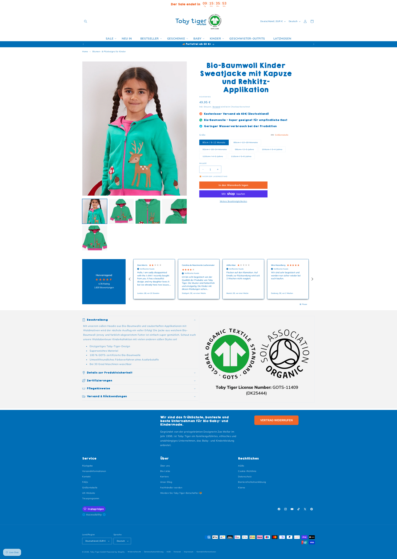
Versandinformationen (94, 471)
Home (85, 51)
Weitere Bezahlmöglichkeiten (233, 201)
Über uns (165, 465)
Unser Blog (166, 482)
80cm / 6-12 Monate (214, 142)
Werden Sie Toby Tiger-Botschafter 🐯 (181, 493)
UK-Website (88, 493)
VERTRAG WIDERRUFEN (276, 420)
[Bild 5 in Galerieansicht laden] (94, 237)
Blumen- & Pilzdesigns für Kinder (109, 51)
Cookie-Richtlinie (247, 471)
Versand (216, 107)
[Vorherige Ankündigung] (83, 44)
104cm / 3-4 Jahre (274, 149)
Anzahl (202, 163)
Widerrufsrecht (134, 552)
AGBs (241, 465)
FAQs (85, 482)
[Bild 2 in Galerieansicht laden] (121, 211)
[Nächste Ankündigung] (313, 44)
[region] (221, 279)
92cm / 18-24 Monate (216, 149)
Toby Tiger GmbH (98, 552)
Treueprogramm (90, 498)
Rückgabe (87, 465)
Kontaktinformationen (206, 552)
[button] (85, 21)
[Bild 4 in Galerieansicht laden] (174, 211)
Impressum (189, 552)
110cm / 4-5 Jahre (214, 156)
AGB (168, 552)
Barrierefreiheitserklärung (252, 482)
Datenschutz (245, 476)
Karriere (164, 476)
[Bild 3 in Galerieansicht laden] (147, 211)
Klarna (241, 487)
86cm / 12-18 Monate (247, 142)
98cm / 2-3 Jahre (246, 149)
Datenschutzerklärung (154, 552)
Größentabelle (90, 487)
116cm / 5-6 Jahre (243, 156)
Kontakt (86, 476)
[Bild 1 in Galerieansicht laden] (94, 211)
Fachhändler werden (171, 487)
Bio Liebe (165, 471)
